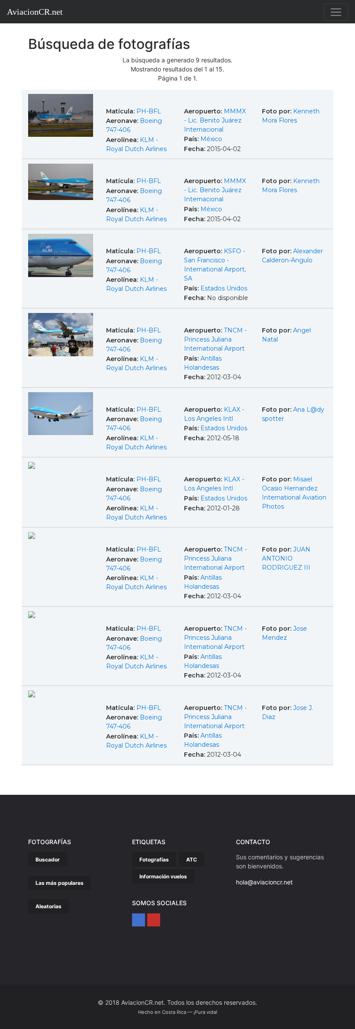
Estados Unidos (223, 288)
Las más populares (60, 883)
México (211, 139)
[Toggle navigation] (336, 12)
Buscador (48, 859)
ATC (191, 859)
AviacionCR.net (35, 11)
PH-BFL (148, 111)
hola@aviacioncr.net (264, 882)
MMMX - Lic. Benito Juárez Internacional (215, 120)
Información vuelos (163, 876)
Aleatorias (48, 906)
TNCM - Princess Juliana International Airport (215, 339)
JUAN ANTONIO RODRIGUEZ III (286, 558)
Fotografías (154, 859)
